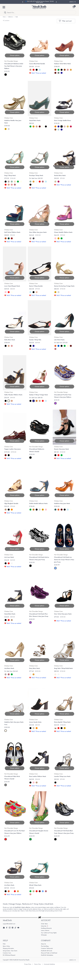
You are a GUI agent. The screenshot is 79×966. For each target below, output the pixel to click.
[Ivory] (55, 674)
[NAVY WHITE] (58, 126)
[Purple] (55, 403)
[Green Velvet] (8, 238)
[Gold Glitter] (8, 181)
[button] (74, 7)
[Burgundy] (55, 73)
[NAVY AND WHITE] (33, 401)
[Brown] (64, 70)
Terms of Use (37, 964)
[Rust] (55, 346)
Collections (10, 17)
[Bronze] (36, 401)
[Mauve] (67, 70)
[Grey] (58, 73)
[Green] (58, 70)
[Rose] (55, 349)
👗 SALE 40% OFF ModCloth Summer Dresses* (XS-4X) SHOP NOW (39, 1)
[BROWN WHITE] (55, 129)
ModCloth (15, 960)
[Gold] (5, 129)
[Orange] (12, 509)
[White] (36, 181)
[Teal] (55, 509)
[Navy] (61, 73)
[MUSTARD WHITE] (67, 126)
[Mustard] (71, 70)
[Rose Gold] (15, 184)
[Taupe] (36, 292)
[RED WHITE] (71, 126)
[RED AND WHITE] (43, 401)
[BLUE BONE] (58, 129)
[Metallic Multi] (15, 181)
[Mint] (12, 181)
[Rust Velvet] (55, 70)
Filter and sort (67, 21)
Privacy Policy (27, 964)
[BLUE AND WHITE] (46, 401)
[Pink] (55, 238)
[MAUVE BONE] (64, 126)
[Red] (33, 70)
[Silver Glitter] (33, 238)
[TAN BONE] (55, 126)
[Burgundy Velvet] (12, 238)
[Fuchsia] (58, 181)
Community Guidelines (49, 964)
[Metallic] (55, 728)
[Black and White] (30, 401)
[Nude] (30, 70)
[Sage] (33, 891)
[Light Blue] (39, 70)
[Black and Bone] (5, 346)
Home (4, 17)
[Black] (5, 74)
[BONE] (43, 126)
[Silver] (8, 129)
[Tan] (36, 126)
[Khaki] (55, 181)
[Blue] (58, 346)
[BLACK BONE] (61, 126)
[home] (39, 7)
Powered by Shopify (24, 960)
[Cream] (67, 346)
